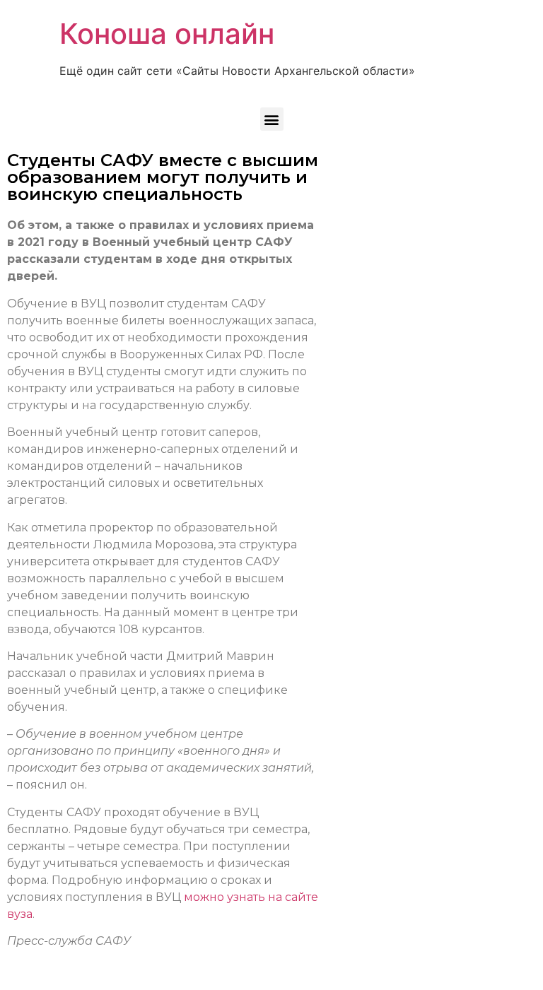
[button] (272, 119)
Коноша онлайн (166, 33)
